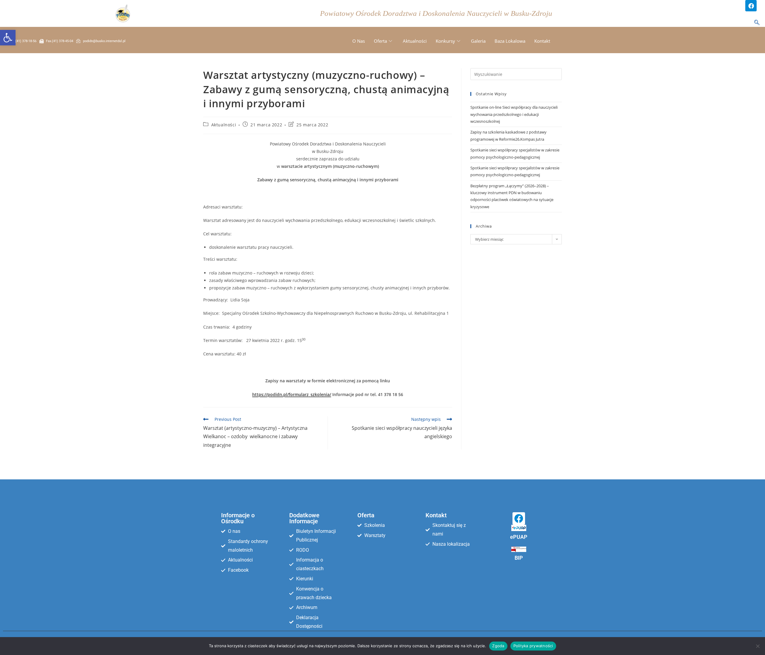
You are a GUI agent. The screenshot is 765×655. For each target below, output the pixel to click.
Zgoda (498, 645)
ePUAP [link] (518, 537)
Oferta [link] (380, 41)
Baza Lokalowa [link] (510, 41)
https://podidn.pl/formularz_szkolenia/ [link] (291, 394)
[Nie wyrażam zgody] (758, 646)
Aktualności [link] (415, 41)
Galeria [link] (478, 41)
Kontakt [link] (542, 41)
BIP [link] (519, 558)
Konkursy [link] (445, 41)
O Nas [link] (358, 41)
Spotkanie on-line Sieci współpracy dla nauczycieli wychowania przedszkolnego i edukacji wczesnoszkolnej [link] (514, 114)
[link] (8, 37)
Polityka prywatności (533, 645)
